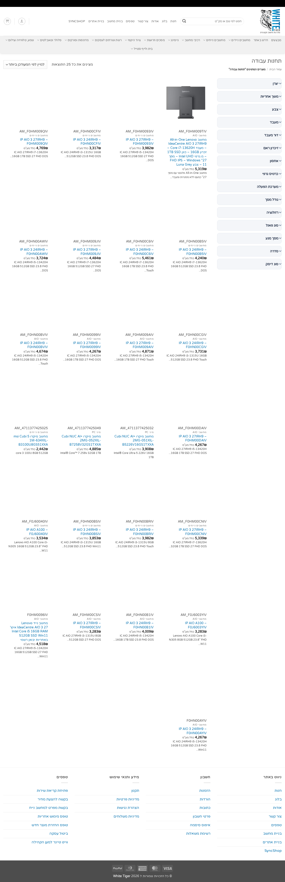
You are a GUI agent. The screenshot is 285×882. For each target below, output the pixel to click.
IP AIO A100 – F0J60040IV (37, 532)
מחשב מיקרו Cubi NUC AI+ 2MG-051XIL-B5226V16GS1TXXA (134, 441)
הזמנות (204, 790)
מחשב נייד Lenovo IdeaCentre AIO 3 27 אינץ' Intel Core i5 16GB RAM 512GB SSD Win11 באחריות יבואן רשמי (29, 631)
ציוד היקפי (134, 40)
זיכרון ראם (270, 148)
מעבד (274, 122)
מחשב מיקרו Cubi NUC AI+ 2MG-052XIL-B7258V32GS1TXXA (81, 441)
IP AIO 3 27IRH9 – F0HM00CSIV (87, 625)
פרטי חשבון (201, 816)
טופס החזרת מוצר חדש (50, 825)
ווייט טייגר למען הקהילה (50, 842)
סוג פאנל (272, 225)
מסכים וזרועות (156, 40)
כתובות (205, 808)
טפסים (130, 21)
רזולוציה (272, 212)
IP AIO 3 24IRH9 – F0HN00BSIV (87, 532)
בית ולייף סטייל (143, 49)
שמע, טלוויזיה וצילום (21, 40)
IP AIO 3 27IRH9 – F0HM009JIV (87, 252)
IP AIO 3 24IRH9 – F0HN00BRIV (140, 532)
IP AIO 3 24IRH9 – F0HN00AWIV (34, 252)
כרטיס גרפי (270, 174)
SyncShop (77, 21)
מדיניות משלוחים (126, 816)
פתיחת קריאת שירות (52, 790)
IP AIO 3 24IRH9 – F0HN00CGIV (193, 345)
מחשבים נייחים (215, 40)
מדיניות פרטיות (127, 799)
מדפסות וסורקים (78, 40)
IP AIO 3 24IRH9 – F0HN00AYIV (193, 731)
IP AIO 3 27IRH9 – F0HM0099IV (87, 345)
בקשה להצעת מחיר (53, 799)
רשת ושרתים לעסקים (108, 40)
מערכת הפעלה (267, 187)
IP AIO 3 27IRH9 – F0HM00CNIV (193, 532)
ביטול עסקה (58, 833)
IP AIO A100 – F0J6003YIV (196, 625)
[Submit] (184, 21)
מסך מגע (272, 238)
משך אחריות (269, 96)
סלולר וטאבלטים (50, 40)
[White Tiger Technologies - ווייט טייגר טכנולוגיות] (266, 21)
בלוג (164, 21)
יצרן (275, 84)
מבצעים (276, 40)
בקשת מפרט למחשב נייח (48, 808)
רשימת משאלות (198, 833)
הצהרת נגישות (128, 808)
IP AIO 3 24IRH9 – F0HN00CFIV (87, 142)
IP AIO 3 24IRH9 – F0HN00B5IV (193, 252)
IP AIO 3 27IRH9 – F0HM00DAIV (193, 439)
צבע (275, 109)
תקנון (135, 790)
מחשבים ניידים (240, 40)
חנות (173, 21)
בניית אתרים (96, 21)
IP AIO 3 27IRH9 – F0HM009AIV (140, 345)
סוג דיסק (272, 264)
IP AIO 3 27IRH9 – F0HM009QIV (34, 142)
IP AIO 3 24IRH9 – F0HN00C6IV (140, 252)
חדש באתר (261, 40)
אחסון (274, 161)
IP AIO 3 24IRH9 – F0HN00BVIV (34, 345)
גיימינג (175, 40)
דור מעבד (271, 135)
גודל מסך (271, 200)
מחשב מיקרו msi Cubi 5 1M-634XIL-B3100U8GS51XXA (31, 441)
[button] (21, 21)
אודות (155, 21)
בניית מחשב (115, 21)
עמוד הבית (275, 69)
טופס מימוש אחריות (53, 816)
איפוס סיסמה (200, 825)
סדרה (274, 251)
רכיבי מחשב (192, 40)
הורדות (205, 799)
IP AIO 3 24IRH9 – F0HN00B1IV (140, 625)
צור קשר (143, 21)
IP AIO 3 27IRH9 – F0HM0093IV (140, 142)
